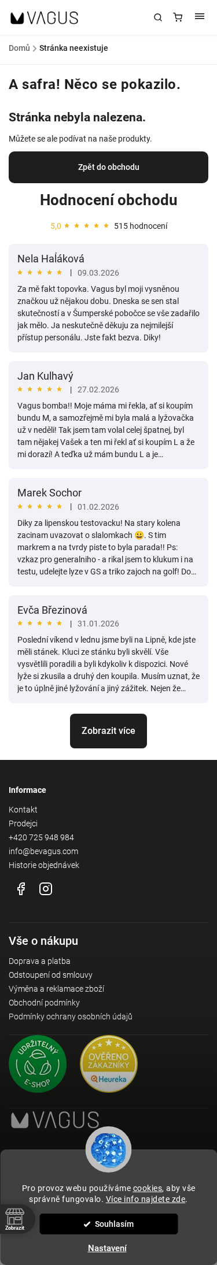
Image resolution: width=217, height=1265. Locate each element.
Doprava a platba (40, 961)
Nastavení (107, 1248)
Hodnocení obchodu (109, 200)
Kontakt (23, 809)
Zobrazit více (108, 730)
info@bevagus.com (43, 851)
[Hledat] (158, 17)
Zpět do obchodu (108, 167)
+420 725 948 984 (41, 837)
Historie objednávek (44, 865)
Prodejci (23, 823)
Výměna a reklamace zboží (56, 988)
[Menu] (199, 17)
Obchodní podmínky (44, 1002)
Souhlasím (114, 1224)
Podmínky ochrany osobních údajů (71, 1016)
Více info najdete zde (146, 1199)
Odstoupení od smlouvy (51, 975)
